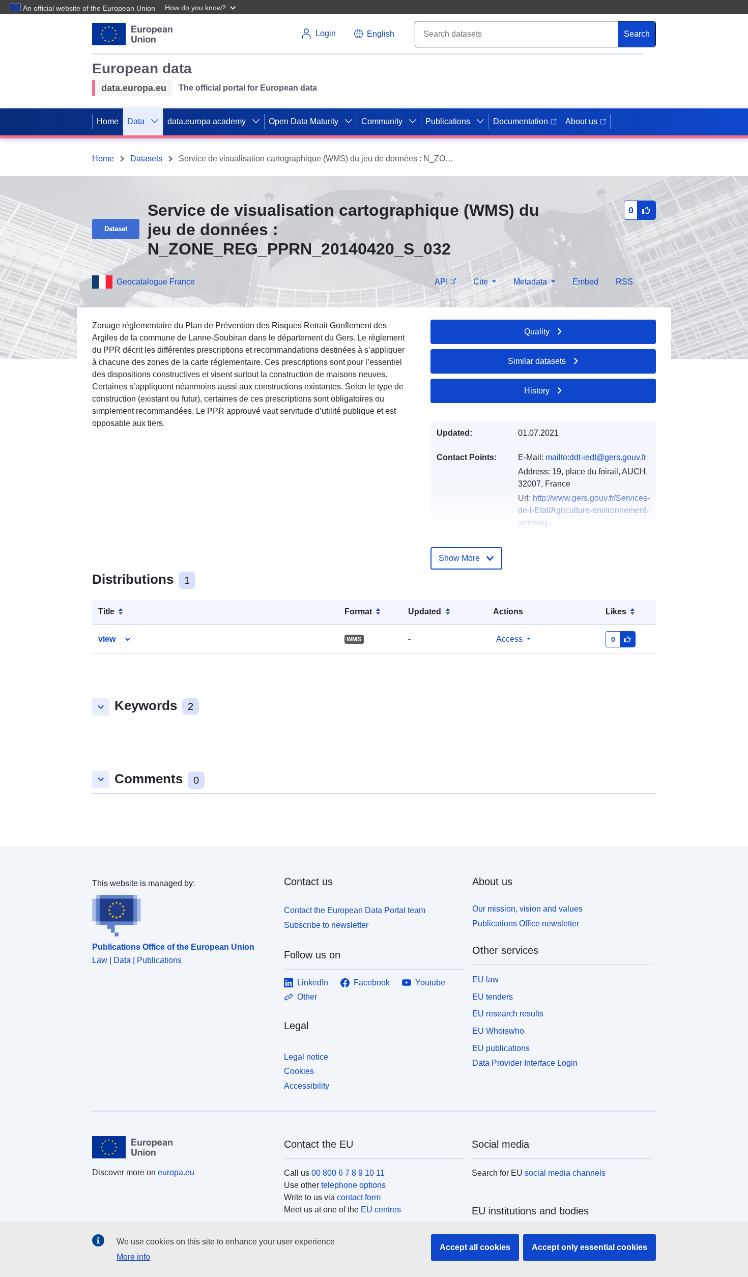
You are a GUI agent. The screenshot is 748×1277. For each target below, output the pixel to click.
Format (358, 611)
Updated (424, 611)
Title (106, 611)
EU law (485, 979)
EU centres (381, 1209)
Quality (537, 331)
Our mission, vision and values (527, 908)
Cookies (299, 1071)
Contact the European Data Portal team (354, 910)
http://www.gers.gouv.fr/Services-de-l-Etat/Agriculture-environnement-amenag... (584, 510)
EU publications (501, 1048)
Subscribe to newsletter (326, 925)
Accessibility (306, 1086)
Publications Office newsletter (525, 923)
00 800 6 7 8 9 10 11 (348, 1173)
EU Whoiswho (498, 1031)
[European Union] (182, 1147)
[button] (201, 7)
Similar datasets (537, 361)
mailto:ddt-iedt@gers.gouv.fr (595, 457)
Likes (616, 611)
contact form (359, 1197)
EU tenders (492, 996)
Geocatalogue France (156, 281)
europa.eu (176, 1172)
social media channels (565, 1173)
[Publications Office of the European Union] (182, 913)
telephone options (353, 1185)
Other (307, 996)
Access (509, 639)
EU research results (507, 1013)
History (537, 390)
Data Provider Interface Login (525, 1062)
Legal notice (306, 1057)
